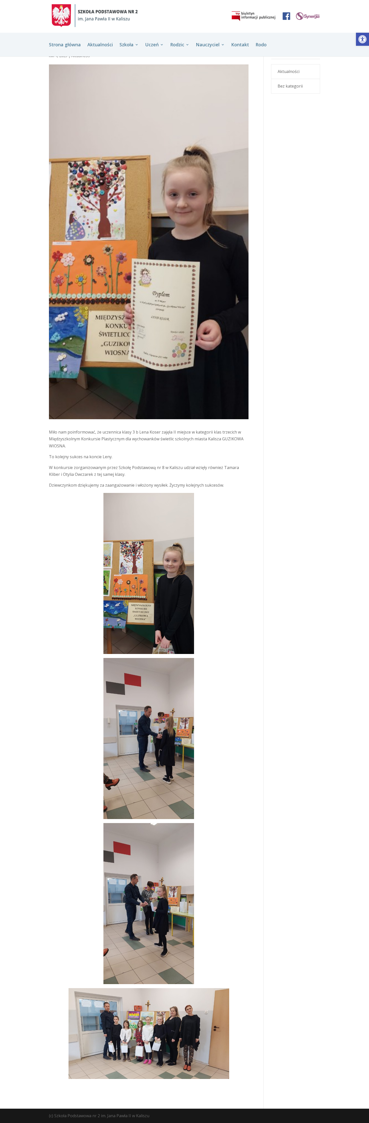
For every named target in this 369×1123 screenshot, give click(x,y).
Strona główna (65, 45)
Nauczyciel (208, 45)
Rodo (261, 45)
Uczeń (152, 45)
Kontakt (240, 45)
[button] (362, 39)
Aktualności (100, 45)
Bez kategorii (290, 86)
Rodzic (177, 45)
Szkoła (126, 45)
